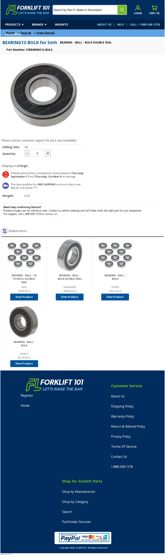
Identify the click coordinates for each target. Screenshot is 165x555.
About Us (118, 396)
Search (25, 33)
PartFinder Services (76, 522)
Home (10, 33)
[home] (28, 10)
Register (27, 395)
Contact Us (119, 457)
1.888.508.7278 (122, 467)
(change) (22, 166)
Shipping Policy (122, 406)
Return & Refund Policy (128, 426)
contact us (51, 214)
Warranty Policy (122, 416)
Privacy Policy (121, 436)
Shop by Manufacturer (78, 492)
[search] (122, 9)
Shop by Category (75, 502)
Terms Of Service (124, 447)
